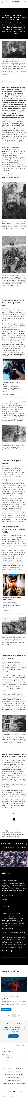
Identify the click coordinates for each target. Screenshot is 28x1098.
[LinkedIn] (14, 1091)
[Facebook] (6, 1091)
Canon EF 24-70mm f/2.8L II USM (13, 933)
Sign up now (13, 1036)
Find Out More (6, 1009)
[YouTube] (21, 1091)
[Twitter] (17, 1091)
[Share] (14, 819)
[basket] (2, 2)
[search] (6, 2)
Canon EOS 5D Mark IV (10, 880)
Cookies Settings (21, 1083)
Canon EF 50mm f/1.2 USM (11, 913)
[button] (8, 1015)
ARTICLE (14, 12)
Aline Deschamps (16, 123)
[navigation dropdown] (25, 2)
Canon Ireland (13, 1088)
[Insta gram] (10, 1091)
